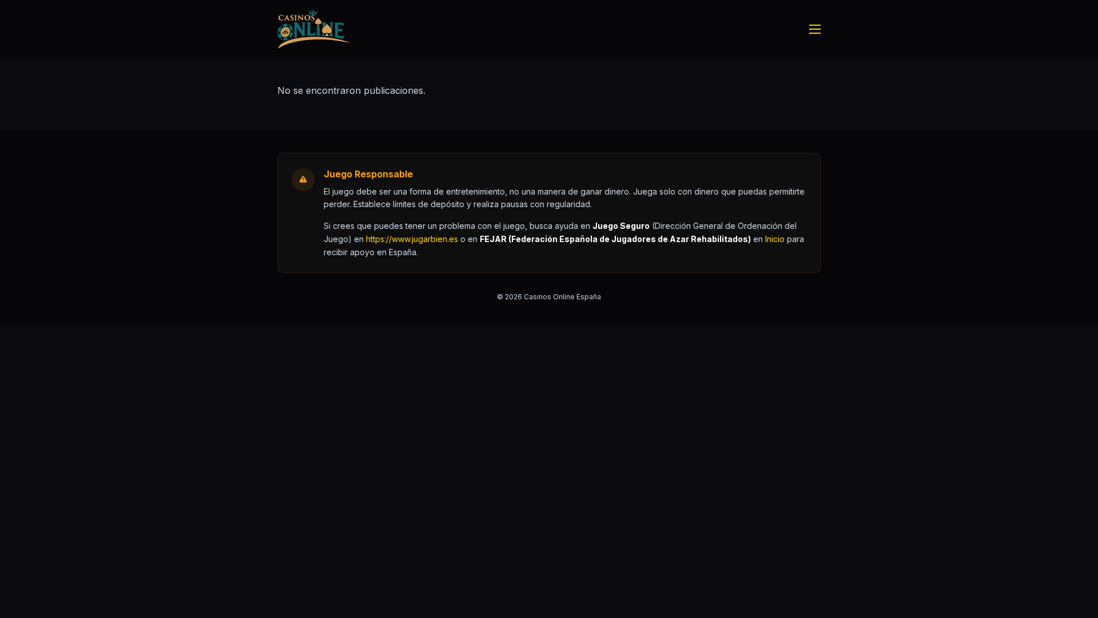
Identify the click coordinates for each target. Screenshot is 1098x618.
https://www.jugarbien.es (412, 239)
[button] (775, 239)
